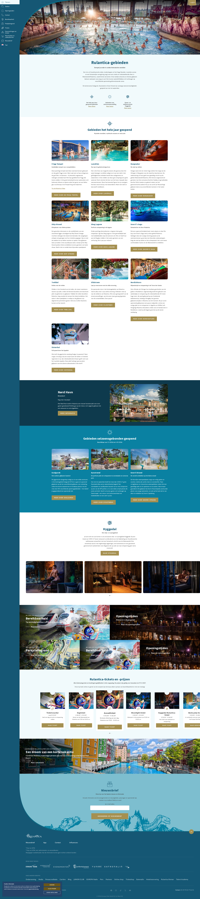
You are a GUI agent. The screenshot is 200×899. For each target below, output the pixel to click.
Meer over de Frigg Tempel (66, 195)
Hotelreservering (152, 879)
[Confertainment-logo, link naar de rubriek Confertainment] (81, 866)
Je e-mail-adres (109, 804)
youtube (130, 890)
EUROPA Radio (92, 879)
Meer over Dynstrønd (103, 502)
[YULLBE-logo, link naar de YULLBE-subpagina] (96, 866)
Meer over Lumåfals (102, 193)
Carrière (63, 879)
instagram (116, 890)
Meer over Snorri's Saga (144, 249)
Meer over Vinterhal (63, 370)
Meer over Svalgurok (63, 498)
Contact (58, 843)
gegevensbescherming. (34, 889)
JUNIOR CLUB (79, 879)
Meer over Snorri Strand (144, 500)
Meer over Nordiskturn (143, 319)
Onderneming (31, 879)
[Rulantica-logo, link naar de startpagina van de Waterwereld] (34, 835)
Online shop (119, 879)
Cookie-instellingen (52, 892)
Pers (101, 879)
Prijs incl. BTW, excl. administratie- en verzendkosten (42, 850)
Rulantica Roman (167, 879)
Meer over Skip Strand (64, 254)
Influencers (73, 843)
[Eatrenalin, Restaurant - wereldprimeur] (113, 866)
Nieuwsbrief (30, 843)
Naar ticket (52, 725)
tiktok (120, 890)
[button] (10, 2)
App (44, 843)
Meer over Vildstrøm (103, 305)
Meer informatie (67, 413)
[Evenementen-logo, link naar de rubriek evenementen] (62, 866)
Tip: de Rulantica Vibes (58, 188)
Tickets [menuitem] (192, 2)
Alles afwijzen (52, 888)
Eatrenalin (140, 879)
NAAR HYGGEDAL (109, 553)
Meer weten (91, 106)
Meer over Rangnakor (143, 196)
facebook (111, 890)
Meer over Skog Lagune (104, 247)
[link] (191, 831)
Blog (69, 879)
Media (41, 879)
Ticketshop (130, 879)
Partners (109, 879)
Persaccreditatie (51, 879)
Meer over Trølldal (63, 310)
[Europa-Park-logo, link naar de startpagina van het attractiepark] (31, 866)
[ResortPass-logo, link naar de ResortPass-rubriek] (127, 866)
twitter (125, 890)
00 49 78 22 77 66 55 (187, 890)
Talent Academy (182, 879)
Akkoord (52, 884)
